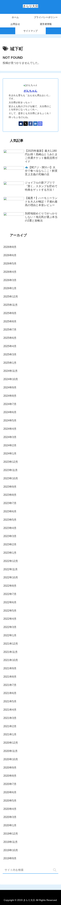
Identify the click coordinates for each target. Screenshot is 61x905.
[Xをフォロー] (25, 123)
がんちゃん (30, 90)
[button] (55, 870)
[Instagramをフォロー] (40, 123)
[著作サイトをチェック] (21, 123)
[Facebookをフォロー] (30, 123)
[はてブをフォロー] (35, 123)
